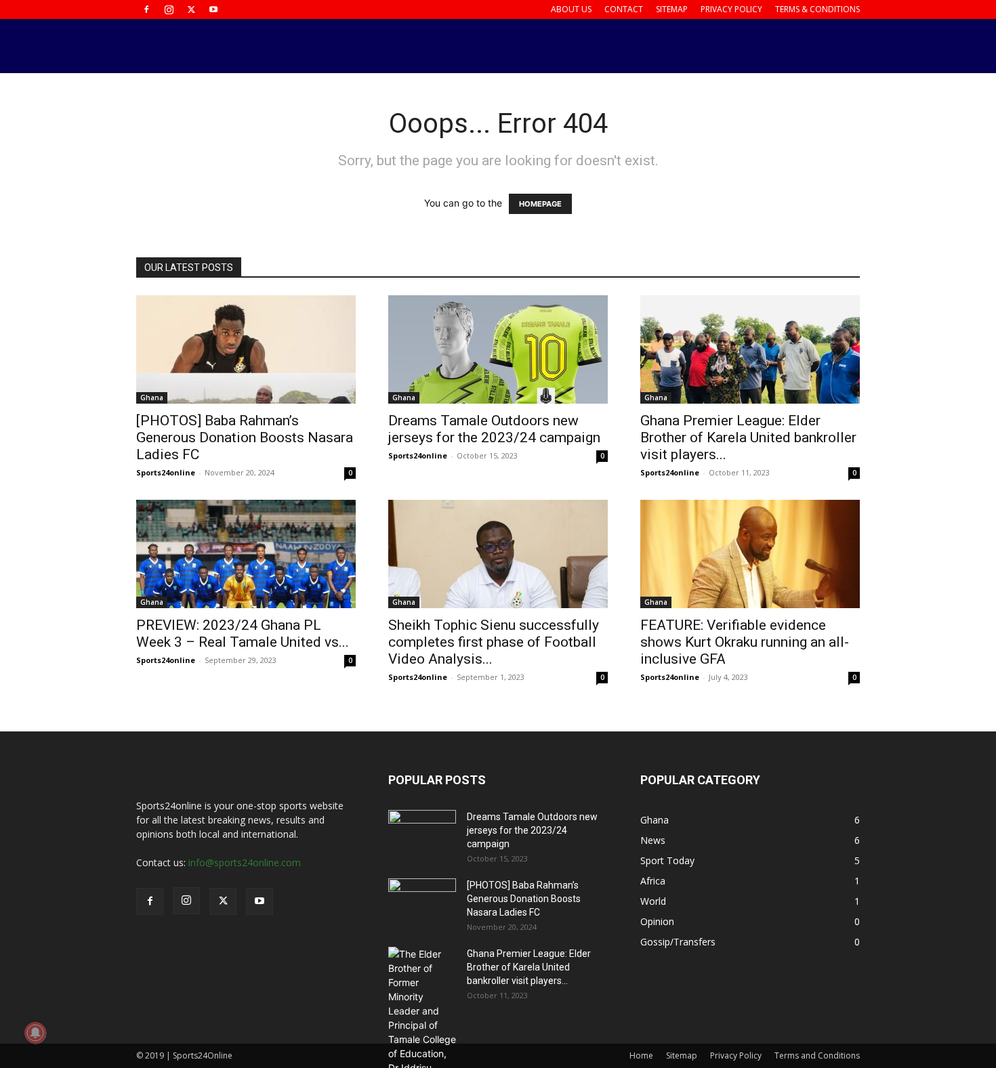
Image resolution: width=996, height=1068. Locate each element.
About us (571, 9)
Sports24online (165, 472)
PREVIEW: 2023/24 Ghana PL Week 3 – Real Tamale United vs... (242, 633)
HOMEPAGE (540, 204)
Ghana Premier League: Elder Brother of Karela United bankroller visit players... (748, 437)
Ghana (151, 397)
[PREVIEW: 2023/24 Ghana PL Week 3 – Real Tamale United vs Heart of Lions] (246, 554)
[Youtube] (213, 9)
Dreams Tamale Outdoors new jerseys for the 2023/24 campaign (494, 429)
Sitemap (672, 9)
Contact (623, 9)
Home (641, 1055)
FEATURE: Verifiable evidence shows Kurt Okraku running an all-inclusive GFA (744, 642)
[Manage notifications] (35, 1033)
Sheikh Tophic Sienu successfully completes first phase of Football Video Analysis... (493, 642)
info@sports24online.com (244, 862)
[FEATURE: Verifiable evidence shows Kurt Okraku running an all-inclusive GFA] (750, 554)
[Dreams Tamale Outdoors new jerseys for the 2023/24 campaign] (498, 349)
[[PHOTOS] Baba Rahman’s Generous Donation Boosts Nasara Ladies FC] (246, 349)
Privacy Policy (731, 9)
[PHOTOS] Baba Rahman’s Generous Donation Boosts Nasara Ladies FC (244, 437)
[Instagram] (169, 9)
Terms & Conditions (817, 9)
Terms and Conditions (817, 1055)
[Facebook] (146, 9)
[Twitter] (191, 9)
